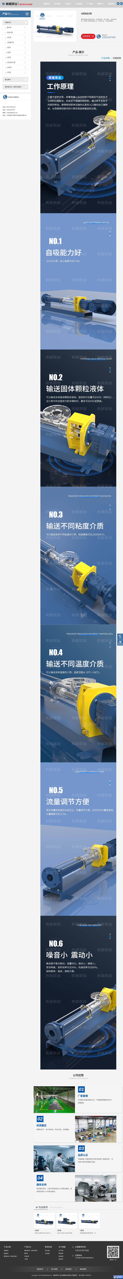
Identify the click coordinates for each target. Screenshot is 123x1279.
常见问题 (47, 1250)
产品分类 (7, 1247)
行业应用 (79, 4)
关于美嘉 (62, 1247)
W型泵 (26, 1259)
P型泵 (59, 1230)
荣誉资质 (61, 1253)
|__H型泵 (8, 57)
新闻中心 (100, 4)
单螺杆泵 (8, 22)
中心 (10, 14)
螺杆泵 (26, 1253)
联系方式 (111, 4)
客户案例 (54, 1269)
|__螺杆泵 (8, 27)
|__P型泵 (8, 52)
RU (121, 3)
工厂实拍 (90, 4)
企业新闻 (47, 1253)
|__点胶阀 (8, 67)
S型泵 (82, 1230)
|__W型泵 (8, 37)
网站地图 (61, 1256)
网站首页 (47, 4)
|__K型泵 (8, 72)
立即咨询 (86, 36)
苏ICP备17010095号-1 (85, 1275)
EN (118, 3)
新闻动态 (48, 1247)
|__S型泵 (8, 47)
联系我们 (61, 1259)
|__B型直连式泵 (10, 62)
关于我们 (57, 4)
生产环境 (61, 1250)
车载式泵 (26, 1256)
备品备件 (8, 79)
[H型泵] (44, 1220)
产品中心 (68, 4)
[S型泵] (89, 1220)
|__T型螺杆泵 (9, 42)
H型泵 (37, 1230)
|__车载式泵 (9, 32)
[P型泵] (66, 1220)
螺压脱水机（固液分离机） (13, 87)
